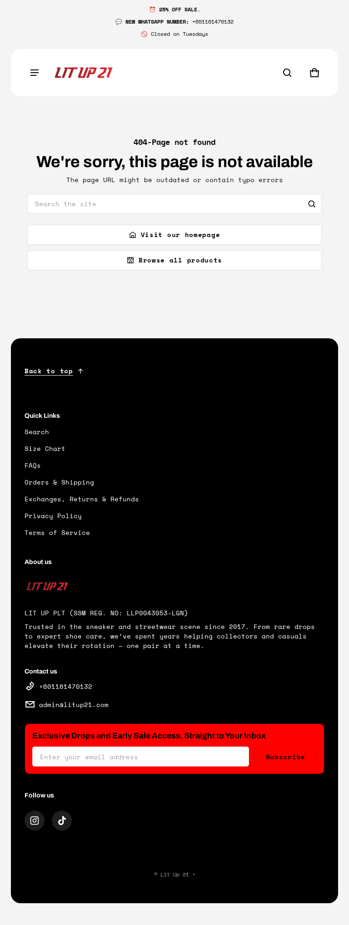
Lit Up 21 (174, 874)
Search (37, 431)
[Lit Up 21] (83, 73)
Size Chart (45, 448)
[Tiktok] (62, 821)
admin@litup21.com (74, 704)
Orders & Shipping (59, 482)
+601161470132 (65, 686)
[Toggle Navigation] (35, 73)
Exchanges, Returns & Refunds (82, 499)
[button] (287, 73)
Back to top (49, 371)
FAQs (33, 465)
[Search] (312, 204)
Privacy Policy (53, 515)
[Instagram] (35, 821)
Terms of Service (57, 532)
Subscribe (285, 757)
